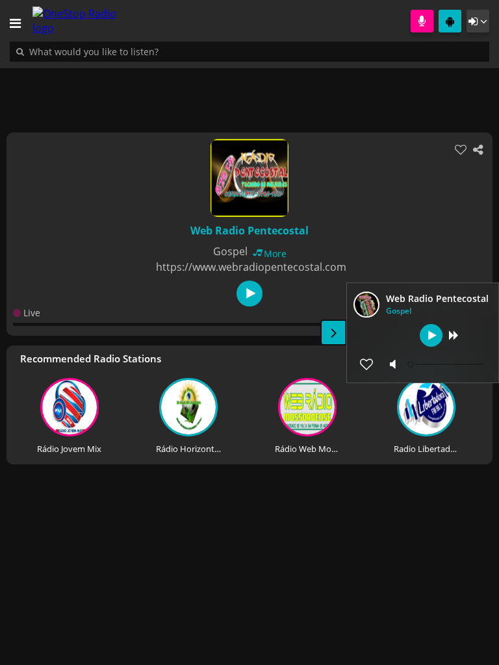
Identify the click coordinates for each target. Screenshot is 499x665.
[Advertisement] (249, 93)
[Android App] (450, 21)
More (275, 253)
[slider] (447, 364)
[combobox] (133, 51)
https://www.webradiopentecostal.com (251, 267)
